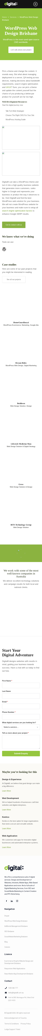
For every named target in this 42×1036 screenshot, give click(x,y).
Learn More (6, 791)
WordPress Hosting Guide (16, 119)
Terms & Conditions (11, 1024)
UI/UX (8, 87)
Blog (6, 942)
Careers (7, 947)
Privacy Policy (26, 1024)
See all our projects (14, 279)
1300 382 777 (13, 988)
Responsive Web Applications (14, 969)
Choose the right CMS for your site (20, 115)
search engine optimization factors (17, 211)
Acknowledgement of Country (15, 1018)
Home (4, 17)
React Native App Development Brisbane (18, 974)
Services (13, 17)
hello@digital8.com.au (16, 993)
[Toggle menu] (35, 4)
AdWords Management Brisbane (16, 926)
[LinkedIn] (12, 901)
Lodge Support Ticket (12, 1029)
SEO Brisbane (9, 931)
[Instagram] (17, 901)
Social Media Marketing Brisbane (15, 937)
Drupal (6, 916)
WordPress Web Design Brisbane (15, 921)
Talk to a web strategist (15, 111)
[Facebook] (6, 901)
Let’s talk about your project (21, 50)
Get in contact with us (14, 225)
